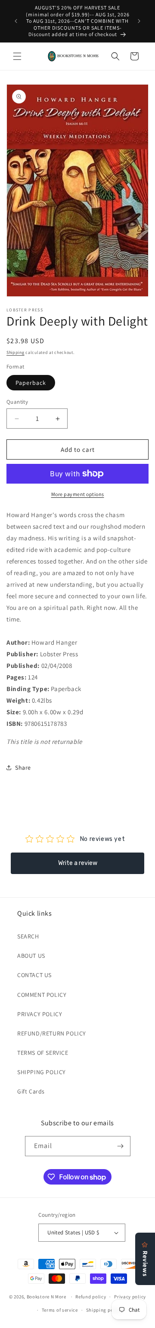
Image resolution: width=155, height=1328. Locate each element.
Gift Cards (31, 1091)
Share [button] (23, 767)
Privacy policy (130, 1297)
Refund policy (90, 1297)
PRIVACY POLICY (39, 1014)
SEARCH (28, 936)
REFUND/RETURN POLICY (51, 1033)
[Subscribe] (120, 1146)
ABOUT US (31, 955)
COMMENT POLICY (41, 995)
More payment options (77, 494)
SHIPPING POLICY (41, 1072)
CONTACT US (34, 975)
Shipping (15, 352)
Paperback (31, 383)
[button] (17, 56)
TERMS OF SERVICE (42, 1053)
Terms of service (60, 1310)
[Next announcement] (139, 21)
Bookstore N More (46, 1297)
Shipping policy (104, 1310)
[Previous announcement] (15, 21)
